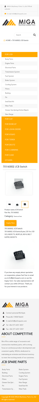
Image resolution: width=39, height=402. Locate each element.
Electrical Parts (10, 68)
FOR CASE (9, 155)
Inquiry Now (10, 223)
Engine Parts (9, 63)
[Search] (34, 35)
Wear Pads (9, 106)
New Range (9, 114)
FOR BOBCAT (11, 124)
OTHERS (8, 160)
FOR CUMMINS (11, 150)
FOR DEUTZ (10, 145)
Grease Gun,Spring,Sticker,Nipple (17, 110)
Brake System (10, 80)
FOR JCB (8, 54)
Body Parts (9, 59)
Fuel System (9, 76)
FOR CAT (9, 119)
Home (8, 40)
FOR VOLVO (10, 134)
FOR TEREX (10, 140)
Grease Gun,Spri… (8, 382)
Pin (6, 97)
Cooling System (10, 85)
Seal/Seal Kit (9, 101)
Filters (7, 89)
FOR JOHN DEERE (13, 129)
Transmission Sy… (8, 389)
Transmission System (12, 72)
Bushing (7, 93)
